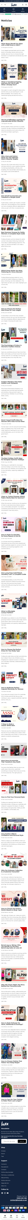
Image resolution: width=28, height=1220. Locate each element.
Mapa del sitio (5, 1183)
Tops (2, 1156)
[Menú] (2, 4)
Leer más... (4, 60)
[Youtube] (8, 1193)
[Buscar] (5, 4)
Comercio (4, 1164)
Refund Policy (5, 1177)
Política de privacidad (7, 1172)
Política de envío (5, 1180)
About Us (3, 1186)
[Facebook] (2, 1193)
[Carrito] (26, 4)
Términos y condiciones (7, 1175)
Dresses (3, 1151)
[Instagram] (5, 1193)
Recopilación (4, 1167)
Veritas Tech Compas (19, 1205)
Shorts (3, 1153)
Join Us (22, 1141)
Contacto (3, 1169)
